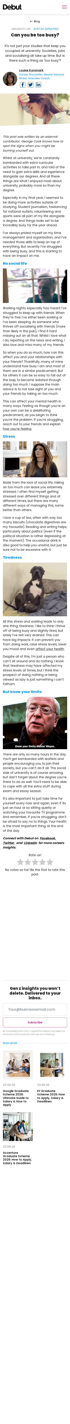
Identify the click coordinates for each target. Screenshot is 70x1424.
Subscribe (35, 1022)
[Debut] (12, 7)
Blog (37, 21)
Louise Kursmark (31, 70)
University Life (21, 29)
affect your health (50, 649)
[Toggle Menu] (64, 7)
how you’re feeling (17, 429)
